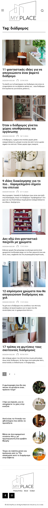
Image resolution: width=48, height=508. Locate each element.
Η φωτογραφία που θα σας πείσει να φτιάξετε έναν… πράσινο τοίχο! (14, 387)
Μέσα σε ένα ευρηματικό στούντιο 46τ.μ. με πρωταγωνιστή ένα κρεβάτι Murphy (14, 437)
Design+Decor (8, 80)
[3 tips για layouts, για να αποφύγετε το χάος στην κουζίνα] (39, 404)
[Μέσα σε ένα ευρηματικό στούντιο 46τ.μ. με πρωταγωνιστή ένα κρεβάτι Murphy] (39, 437)
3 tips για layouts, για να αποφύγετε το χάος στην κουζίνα (13, 404)
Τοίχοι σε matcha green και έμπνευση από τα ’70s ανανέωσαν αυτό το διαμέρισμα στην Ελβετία (16, 454)
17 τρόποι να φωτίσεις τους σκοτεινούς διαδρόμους (22, 348)
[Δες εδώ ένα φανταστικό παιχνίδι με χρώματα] (24, 222)
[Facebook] (5, 495)
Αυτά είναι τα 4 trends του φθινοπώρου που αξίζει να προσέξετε (14, 421)
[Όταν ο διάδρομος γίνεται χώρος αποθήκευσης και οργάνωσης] (24, 108)
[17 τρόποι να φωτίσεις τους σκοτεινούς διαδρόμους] (24, 330)
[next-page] (15, 374)
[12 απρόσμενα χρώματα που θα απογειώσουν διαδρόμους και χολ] (24, 274)
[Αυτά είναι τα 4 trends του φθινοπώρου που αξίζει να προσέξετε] (39, 420)
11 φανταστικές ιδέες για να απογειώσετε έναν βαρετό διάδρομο (22, 73)
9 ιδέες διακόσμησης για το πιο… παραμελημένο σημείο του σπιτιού (21, 184)
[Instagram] (12, 495)
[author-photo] (18, 80)
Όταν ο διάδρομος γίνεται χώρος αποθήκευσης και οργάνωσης (20, 128)
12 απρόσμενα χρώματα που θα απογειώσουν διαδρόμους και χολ (24, 294)
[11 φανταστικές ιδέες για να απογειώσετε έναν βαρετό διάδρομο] (24, 53)
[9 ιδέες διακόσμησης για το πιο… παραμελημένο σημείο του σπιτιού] (24, 164)
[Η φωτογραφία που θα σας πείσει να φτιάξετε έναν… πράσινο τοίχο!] (39, 387)
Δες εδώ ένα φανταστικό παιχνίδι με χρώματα (19, 240)
